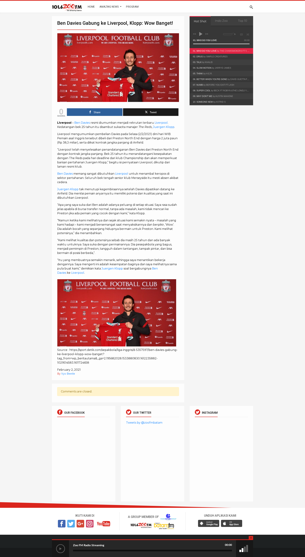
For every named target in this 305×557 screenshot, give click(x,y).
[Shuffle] (247, 34)
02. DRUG (210, 56)
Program (132, 6)
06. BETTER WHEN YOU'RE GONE (223, 79)
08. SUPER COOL (223, 90)
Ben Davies (82, 122)
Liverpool (161, 122)
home (91, 6)
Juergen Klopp (163, 127)
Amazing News (109, 6)
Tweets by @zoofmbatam (144, 422)
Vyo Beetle (68, 373)
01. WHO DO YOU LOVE (222, 51)
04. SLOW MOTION (212, 68)
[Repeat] (241, 34)
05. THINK (202, 73)
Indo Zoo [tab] (221, 20)
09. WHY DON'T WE (213, 96)
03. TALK (203, 62)
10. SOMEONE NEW (209, 102)
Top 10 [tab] (242, 20)
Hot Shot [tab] (200, 21)
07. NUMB (213, 85)
